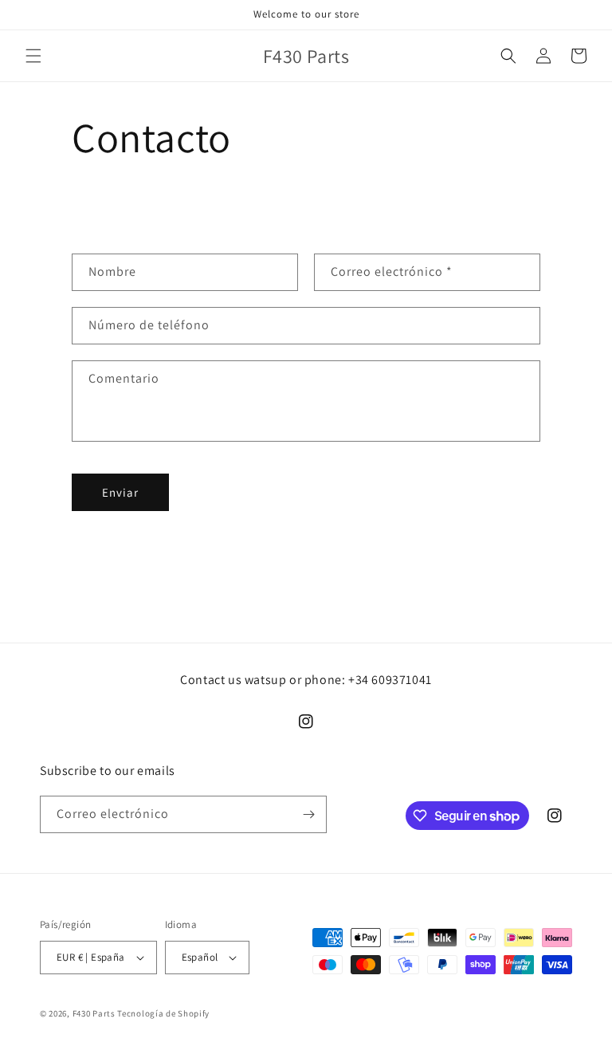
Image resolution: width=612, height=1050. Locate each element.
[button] (33, 55)
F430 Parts (94, 1013)
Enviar (120, 492)
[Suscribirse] (308, 814)
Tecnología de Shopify (163, 1013)
